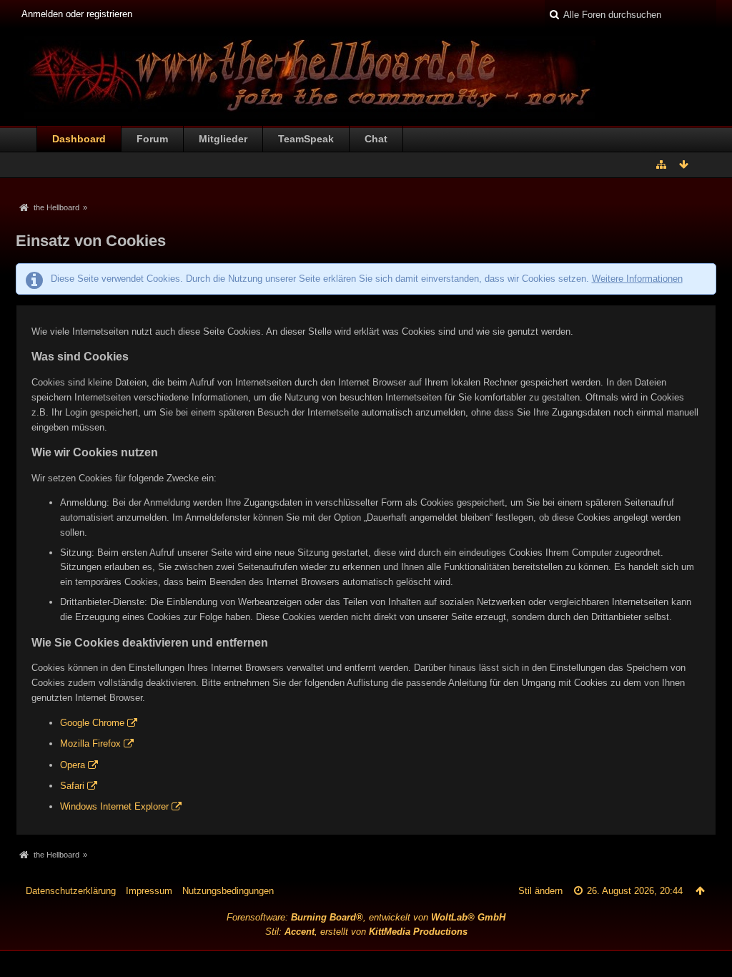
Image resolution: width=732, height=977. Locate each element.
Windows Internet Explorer (114, 806)
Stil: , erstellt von (366, 931)
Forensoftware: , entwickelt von (366, 917)
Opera (72, 765)
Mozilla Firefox (90, 743)
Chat (376, 138)
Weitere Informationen (637, 278)
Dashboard (79, 138)
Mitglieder (223, 138)
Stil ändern (540, 890)
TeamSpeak (306, 138)
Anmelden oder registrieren (76, 14)
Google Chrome (92, 722)
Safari (72, 785)
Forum (152, 138)
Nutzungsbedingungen (228, 890)
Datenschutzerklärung (71, 890)
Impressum (149, 890)
